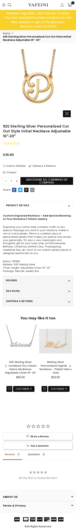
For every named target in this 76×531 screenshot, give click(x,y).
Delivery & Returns (44, 166)
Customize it (24, 388)
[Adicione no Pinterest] (26, 190)
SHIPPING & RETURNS (19, 301)
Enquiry (11, 172)
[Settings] (62, 5)
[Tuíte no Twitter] (20, 190)
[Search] (9, 5)
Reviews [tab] (10, 454)
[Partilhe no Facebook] (14, 190)
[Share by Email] (32, 190)
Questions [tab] (34, 454)
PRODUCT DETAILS (17, 205)
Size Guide (13, 291)
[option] (38, 20)
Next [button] (70, 366)
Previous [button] (6, 366)
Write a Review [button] (39, 436)
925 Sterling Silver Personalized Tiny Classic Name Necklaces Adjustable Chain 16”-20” (20, 367)
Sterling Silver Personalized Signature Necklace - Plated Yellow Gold (56, 367)
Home (6, 33)
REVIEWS (11, 280)
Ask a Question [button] (40, 445)
